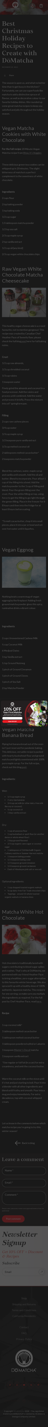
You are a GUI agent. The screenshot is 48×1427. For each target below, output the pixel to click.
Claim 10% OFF (12, 721)
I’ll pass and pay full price (12, 724)
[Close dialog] (46, 702)
